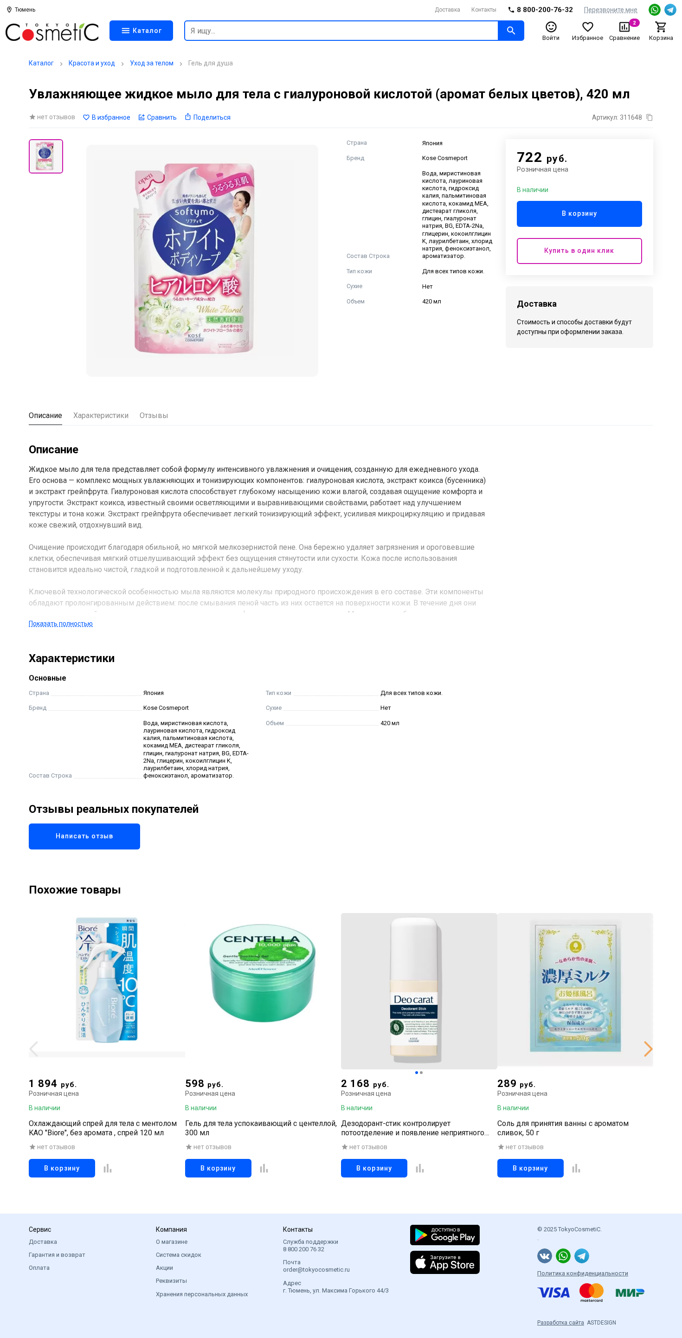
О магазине (171, 1241)
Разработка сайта (560, 1322)
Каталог (41, 63)
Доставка (447, 9)
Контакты (483, 9)
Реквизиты (171, 1280)
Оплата (39, 1267)
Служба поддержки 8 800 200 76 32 (310, 1245)
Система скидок (178, 1254)
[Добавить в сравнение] (107, 1167)
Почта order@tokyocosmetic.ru (316, 1266)
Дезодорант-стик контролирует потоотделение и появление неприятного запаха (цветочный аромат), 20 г (412, 1128)
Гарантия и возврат (57, 1254)
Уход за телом (152, 63)
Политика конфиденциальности (582, 1273)
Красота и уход (92, 63)
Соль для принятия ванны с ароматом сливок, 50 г (563, 1128)
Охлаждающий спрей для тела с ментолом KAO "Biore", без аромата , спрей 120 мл (103, 1128)
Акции (164, 1267)
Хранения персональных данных (202, 1294)
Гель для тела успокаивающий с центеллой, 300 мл (261, 1128)
